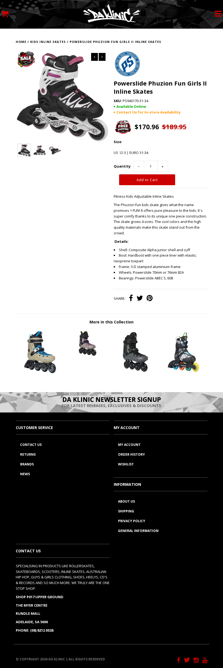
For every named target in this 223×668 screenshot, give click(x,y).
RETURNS (28, 454)
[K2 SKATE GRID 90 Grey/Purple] (87, 355)
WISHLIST (126, 464)
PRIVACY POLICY (131, 521)
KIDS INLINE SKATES (48, 42)
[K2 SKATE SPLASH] (184, 372)
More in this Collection (111, 321)
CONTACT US (31, 444)
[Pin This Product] (150, 299)
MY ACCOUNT (129, 444)
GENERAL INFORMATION (138, 530)
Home (21, 42)
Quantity (122, 166)
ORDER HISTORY (131, 454)
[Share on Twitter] (140, 299)
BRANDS (27, 464)
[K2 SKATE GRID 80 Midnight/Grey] (135, 372)
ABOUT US (126, 501)
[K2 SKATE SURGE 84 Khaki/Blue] (40, 372)
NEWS (25, 474)
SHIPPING (126, 511)
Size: (118, 141)
